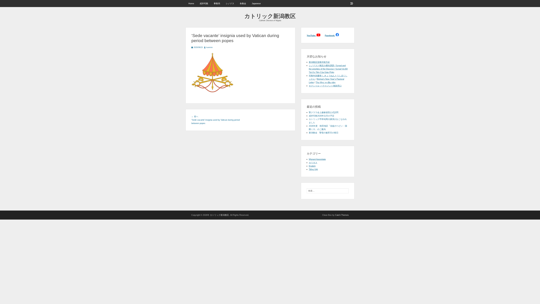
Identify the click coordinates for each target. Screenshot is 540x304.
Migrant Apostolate (317, 159)
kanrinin (209, 47)
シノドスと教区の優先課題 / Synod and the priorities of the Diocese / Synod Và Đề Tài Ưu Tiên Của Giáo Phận (328, 68)
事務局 (217, 3)
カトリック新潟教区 (270, 16)
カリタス (313, 162)
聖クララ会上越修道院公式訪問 (323, 112)
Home (191, 3)
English (312, 166)
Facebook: (330, 35)
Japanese (256, 3)
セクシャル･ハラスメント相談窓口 (325, 86)
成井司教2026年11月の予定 (321, 116)
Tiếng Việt (313, 169)
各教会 (243, 3)
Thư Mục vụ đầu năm (326, 82)
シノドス (230, 3)
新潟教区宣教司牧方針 (319, 62)
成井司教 (204, 3)
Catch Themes (342, 215)
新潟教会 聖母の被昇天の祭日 (323, 132)
